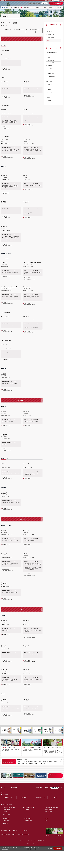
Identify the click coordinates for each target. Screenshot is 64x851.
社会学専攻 (50, 68)
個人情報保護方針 (40, 840)
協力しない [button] (50, 848)
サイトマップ (26, 840)
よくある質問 (46, 787)
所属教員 (48, 40)
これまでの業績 (5, 68)
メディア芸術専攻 (51, 62)
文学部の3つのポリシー (51, 37)
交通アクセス (38, 787)
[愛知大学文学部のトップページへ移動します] (7, 7)
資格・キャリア (58, 7)
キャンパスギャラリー (47, 7)
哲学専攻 (49, 57)
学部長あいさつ (49, 31)
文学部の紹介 (9, 14)
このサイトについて (33, 840)
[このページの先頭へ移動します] (62, 788)
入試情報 (37, 3)
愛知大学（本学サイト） (3, 0)
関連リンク (21, 840)
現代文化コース (5, 730)
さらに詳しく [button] (5, 849)
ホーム (4, 14)
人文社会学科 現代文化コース (19, 29)
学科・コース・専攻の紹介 (7, 804)
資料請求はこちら (54, 775)
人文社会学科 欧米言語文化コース (9, 31)
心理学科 (39, 31)
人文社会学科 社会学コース (35, 29)
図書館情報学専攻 (51, 60)
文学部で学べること (50, 34)
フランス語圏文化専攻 (52, 78)
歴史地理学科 (21, 31)
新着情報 (14, 787)
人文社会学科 (6, 29)
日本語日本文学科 (30, 31)
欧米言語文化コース (25, 730)
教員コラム (38, 7)
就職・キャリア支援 (31, 3)
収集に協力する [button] (58, 848)
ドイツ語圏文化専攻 (51, 76)
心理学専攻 (50, 100)
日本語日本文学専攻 (51, 94)
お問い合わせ (44, 3)
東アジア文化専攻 (51, 54)
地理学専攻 (50, 89)
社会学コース (15, 730)
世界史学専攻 (50, 86)
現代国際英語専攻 (51, 73)
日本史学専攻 (50, 84)
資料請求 (56, 3)
